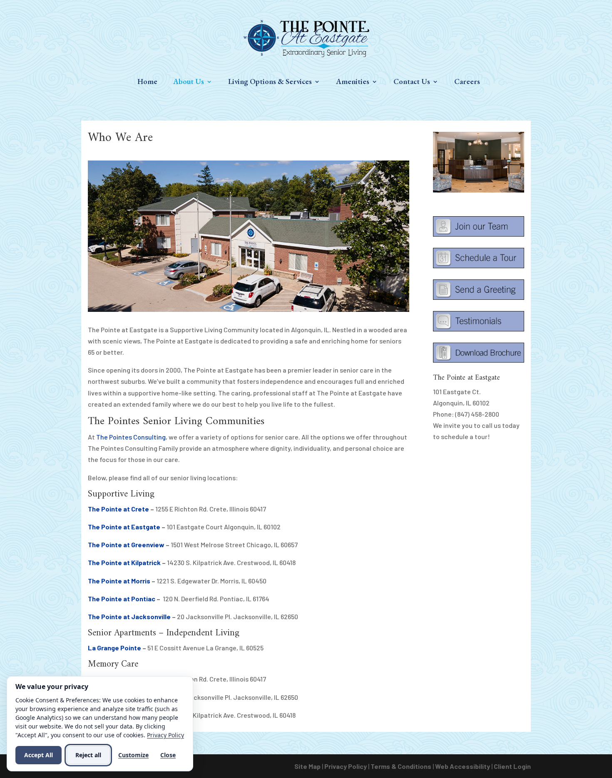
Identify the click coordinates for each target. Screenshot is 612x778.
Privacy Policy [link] (345, 766)
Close (168, 755)
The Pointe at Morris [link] (119, 581)
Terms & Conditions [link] (401, 766)
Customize (133, 755)
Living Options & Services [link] (270, 82)
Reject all (88, 755)
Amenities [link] (352, 82)
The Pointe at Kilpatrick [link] (124, 562)
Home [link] (147, 82)
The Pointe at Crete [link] (118, 509)
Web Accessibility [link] (462, 766)
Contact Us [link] (411, 82)
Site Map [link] (307, 766)
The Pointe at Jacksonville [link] (129, 616)
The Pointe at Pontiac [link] (121, 599)
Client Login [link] (512, 766)
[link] (306, 37)
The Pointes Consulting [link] (131, 437)
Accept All (38, 755)
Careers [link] (467, 82)
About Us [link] (188, 82)
